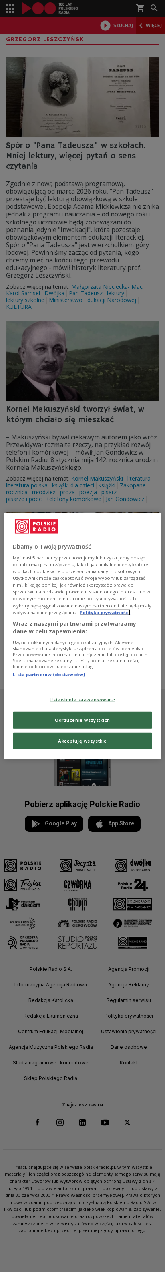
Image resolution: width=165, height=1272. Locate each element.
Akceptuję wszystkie (82, 741)
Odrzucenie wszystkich (82, 720)
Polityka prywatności (105, 612)
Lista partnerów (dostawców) (49, 674)
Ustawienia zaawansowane (82, 700)
